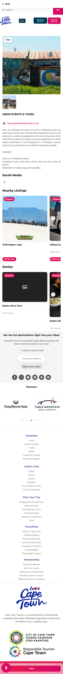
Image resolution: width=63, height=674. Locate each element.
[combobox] (26, 10)
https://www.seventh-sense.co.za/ (23, 123)
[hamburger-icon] (22, 21)
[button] (23, 420)
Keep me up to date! (32, 366)
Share (8, 40)
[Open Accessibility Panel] (6, 668)
